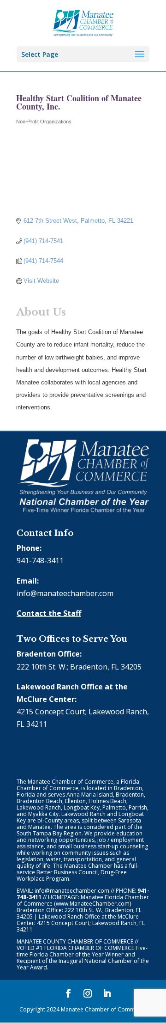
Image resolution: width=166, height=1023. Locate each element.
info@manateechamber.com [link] (65, 593)
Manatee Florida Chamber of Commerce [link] (83, 900)
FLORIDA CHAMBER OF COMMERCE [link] (89, 948)
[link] (83, 22)
